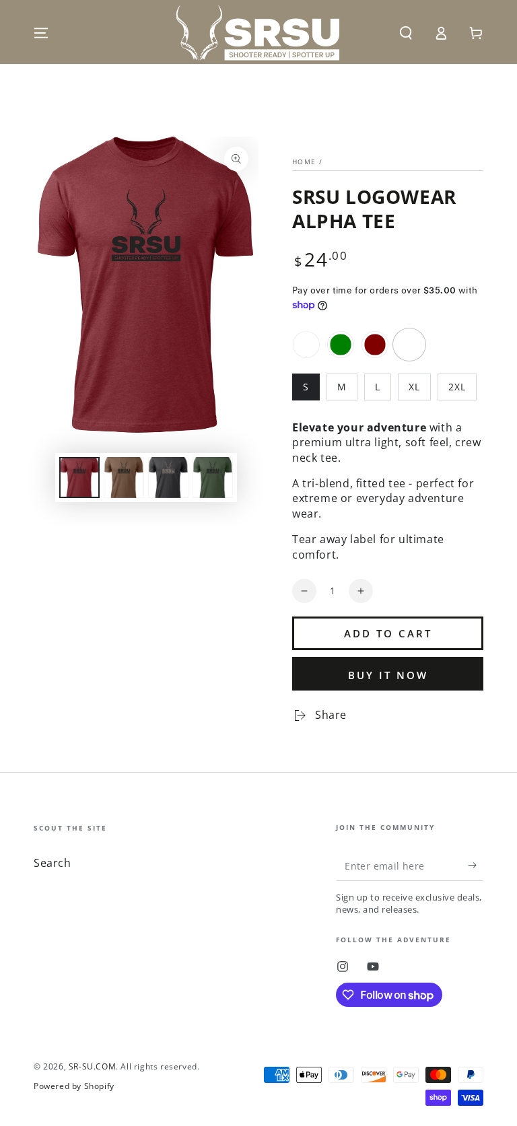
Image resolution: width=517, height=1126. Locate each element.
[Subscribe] (475, 865)
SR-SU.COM (92, 1066)
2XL (457, 386)
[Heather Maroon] (375, 344)
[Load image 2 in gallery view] (124, 477)
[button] (405, 33)
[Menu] (41, 33)
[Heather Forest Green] (340, 344)
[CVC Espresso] (306, 344)
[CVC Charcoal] (409, 344)
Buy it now (388, 675)
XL (414, 386)
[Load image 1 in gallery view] (79, 477)
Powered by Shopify (74, 1086)
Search (52, 862)
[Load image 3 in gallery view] (168, 477)
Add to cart (388, 633)
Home (304, 161)
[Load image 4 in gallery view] (213, 477)
